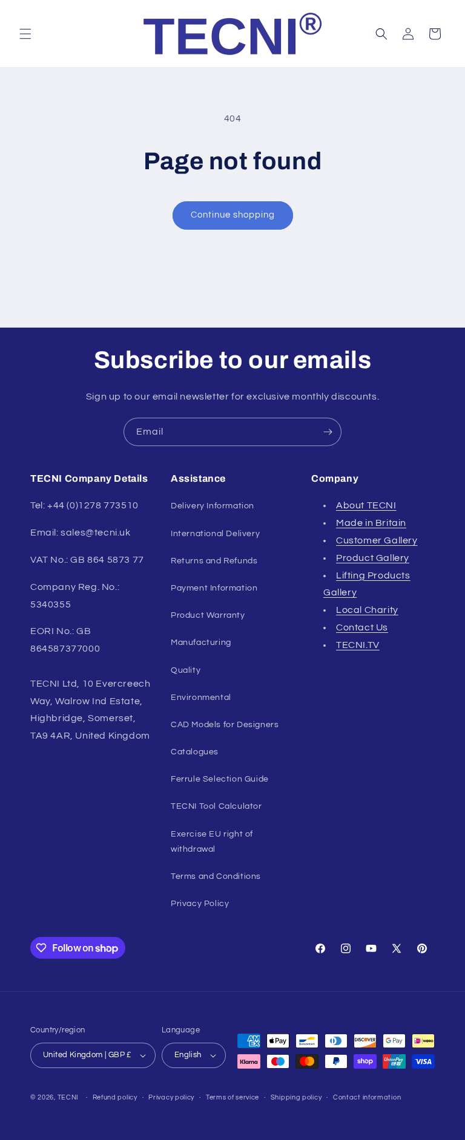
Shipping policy (296, 1097)
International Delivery (215, 534)
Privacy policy (171, 1097)
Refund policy (115, 1097)
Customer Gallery (377, 540)
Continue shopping (233, 214)
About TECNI (366, 505)
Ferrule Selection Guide (220, 779)
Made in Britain (371, 523)
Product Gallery (372, 558)
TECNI (68, 1097)
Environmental (201, 697)
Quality (185, 670)
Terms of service (232, 1097)
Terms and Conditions (216, 876)
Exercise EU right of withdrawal (212, 841)
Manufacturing (201, 642)
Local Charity (367, 610)
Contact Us (362, 627)
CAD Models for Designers (225, 725)
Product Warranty (208, 615)
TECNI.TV (358, 645)
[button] (25, 34)
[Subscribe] (327, 432)
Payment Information (214, 588)
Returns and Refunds (214, 561)
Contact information (367, 1097)
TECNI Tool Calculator (216, 806)
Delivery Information (212, 506)
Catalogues (195, 752)
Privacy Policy (200, 903)
